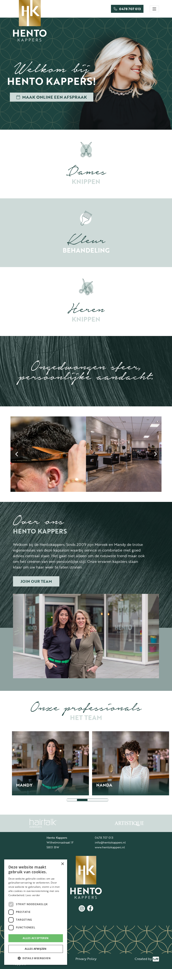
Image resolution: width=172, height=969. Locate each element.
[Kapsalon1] (124, 454)
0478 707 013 (104, 837)
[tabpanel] (52, 763)
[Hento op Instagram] (82, 908)
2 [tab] (82, 800)
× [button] (62, 864)
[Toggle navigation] (154, 9)
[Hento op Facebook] (89, 908)
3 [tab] (92, 800)
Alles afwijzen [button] (36, 949)
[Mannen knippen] (48, 454)
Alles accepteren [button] (35, 938)
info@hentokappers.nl (110, 842)
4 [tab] (103, 800)
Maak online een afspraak (54, 97)
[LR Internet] (156, 958)
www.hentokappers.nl (110, 847)
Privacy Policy (86, 958)
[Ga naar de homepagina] (86, 877)
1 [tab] (71, 800)
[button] (35, 958)
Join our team (36, 581)
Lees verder (33, 895)
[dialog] (35, 912)
